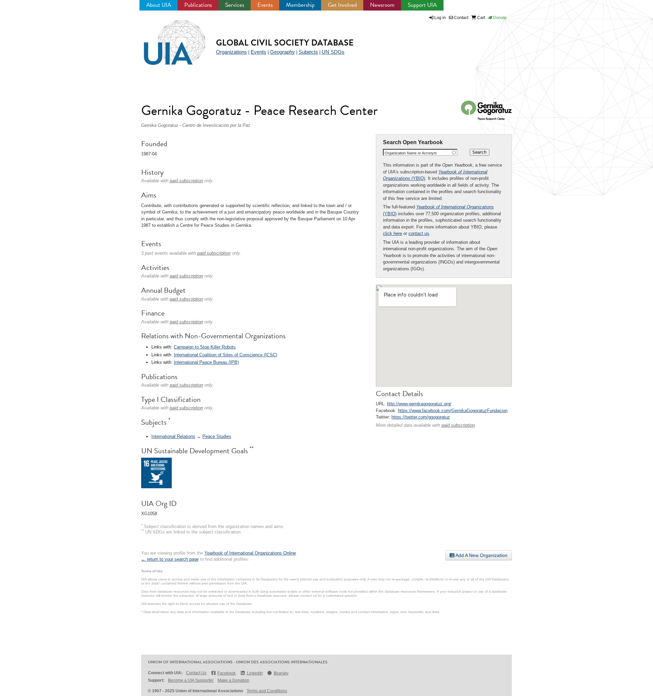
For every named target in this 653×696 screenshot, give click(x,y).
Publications (198, 5)
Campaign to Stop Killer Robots (205, 347)
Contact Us (196, 672)
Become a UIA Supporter (191, 680)
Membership (300, 5)
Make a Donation (233, 680)
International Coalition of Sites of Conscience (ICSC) (225, 354)
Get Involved (342, 5)
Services (234, 5)
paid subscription (458, 425)
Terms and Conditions (267, 691)
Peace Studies (216, 436)
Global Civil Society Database (285, 42)
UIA (166, 38)
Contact (460, 17)
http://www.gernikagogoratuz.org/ (419, 403)
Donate (499, 17)
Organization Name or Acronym (411, 153)
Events (265, 5)
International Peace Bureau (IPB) (206, 362)
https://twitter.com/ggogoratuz (420, 417)
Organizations (231, 52)
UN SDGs (333, 52)
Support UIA (422, 5)
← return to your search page (170, 559)
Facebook (226, 673)
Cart (480, 17)
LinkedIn (255, 673)
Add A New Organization (480, 555)
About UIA (158, 5)
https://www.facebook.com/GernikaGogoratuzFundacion (452, 410)
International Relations (173, 436)
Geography (282, 52)
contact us (418, 233)
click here (392, 233)
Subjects (308, 52)
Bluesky (281, 673)
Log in (440, 17)
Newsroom (382, 5)
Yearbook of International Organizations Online (250, 553)
